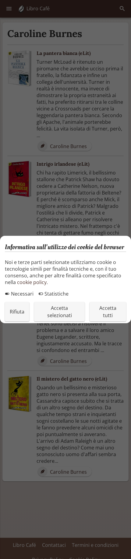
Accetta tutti (107, 312)
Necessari (22, 293)
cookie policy (32, 282)
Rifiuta (17, 311)
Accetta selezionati (59, 312)
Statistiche (56, 293)
